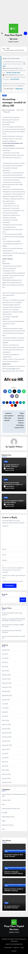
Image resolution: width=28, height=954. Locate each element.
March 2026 (5, 670)
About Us (16, 947)
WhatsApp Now (19, 88)
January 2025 (6, 728)
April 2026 (5, 666)
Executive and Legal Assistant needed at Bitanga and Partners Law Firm (13, 873)
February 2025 (6, 724)
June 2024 (5, 757)
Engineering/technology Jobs (11, 808)
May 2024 (5, 762)
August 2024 (6, 749)
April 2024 (5, 766)
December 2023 (6, 782)
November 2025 (6, 687)
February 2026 (6, 675)
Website (4, 560)
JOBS (4, 95)
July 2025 (5, 704)
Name (4, 549)
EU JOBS (4, 812)
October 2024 (6, 741)
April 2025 (5, 716)
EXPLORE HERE (14, 79)
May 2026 (5, 662)
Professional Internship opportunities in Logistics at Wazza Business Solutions (13, 484)
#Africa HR (7, 112)
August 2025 (6, 699)
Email (4, 555)
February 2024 (6, 774)
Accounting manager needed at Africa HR (14, 102)
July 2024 (5, 753)
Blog (3, 804)
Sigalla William (11, 110)
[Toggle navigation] (2, 33)
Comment (5, 526)
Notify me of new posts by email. (13, 581)
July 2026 (5, 654)
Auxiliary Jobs (6, 800)
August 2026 (6, 650)
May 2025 (5, 712)
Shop (3, 829)
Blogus (23, 939)
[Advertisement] (14, 11)
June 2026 (5, 658)
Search (4, 594)
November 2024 (7, 737)
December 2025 (6, 683)
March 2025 (5, 720)
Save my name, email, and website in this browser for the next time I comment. (13, 570)
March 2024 (5, 770)
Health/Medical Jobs (8, 817)
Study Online (8, 947)
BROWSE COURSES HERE (13, 72)
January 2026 (6, 679)
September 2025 (7, 695)
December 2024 (7, 733)
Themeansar (14, 941)
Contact (14, 951)
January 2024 (6, 778)
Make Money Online (7, 825)
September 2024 (7, 745)
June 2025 (5, 708)
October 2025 (6, 691)
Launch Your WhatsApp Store (14, 944)
